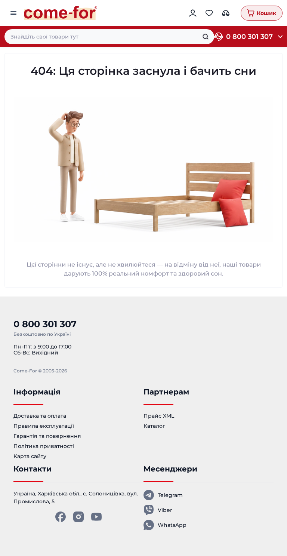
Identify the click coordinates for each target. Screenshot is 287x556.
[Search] (205, 36)
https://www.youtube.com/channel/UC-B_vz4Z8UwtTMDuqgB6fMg (96, 517)
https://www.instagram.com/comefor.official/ (78, 517)
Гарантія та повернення (47, 436)
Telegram (170, 495)
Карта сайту (29, 456)
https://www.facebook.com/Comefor (60, 517)
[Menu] (14, 13)
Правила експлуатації (43, 425)
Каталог (154, 425)
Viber (165, 510)
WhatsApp (172, 525)
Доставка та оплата (39, 415)
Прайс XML (159, 415)
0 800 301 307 (249, 37)
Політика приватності (43, 446)
